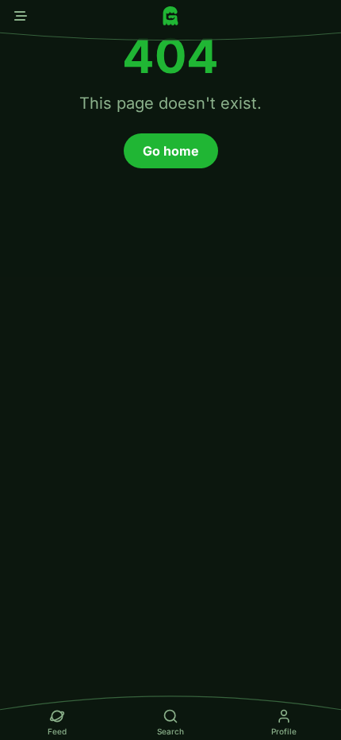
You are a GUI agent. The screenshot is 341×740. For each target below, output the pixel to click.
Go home (171, 151)
